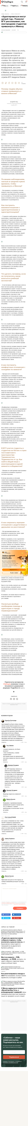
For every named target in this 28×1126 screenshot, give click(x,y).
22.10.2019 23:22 (10, 791)
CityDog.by (7, 684)
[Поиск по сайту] (22, 2)
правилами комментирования (19, 904)
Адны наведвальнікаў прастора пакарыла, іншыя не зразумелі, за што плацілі (13, 992)
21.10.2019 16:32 (8, 818)
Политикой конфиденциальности (10, 1062)
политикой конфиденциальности (7, 903)
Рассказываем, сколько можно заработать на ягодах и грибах (13, 976)
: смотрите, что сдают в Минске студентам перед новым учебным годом (13, 960)
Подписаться (14, 1057)
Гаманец (3, 971)
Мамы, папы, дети (5, 935)
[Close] (25, 553)
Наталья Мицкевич (5, 30)
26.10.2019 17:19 (8, 840)
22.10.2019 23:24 (12, 766)
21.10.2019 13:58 (8, 722)
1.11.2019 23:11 (9, 800)
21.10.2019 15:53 (9, 747)
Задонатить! (13, 569)
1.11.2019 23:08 (8, 877)
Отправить (20, 908)
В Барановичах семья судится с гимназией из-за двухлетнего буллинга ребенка (13, 943)
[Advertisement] (14, 708)
